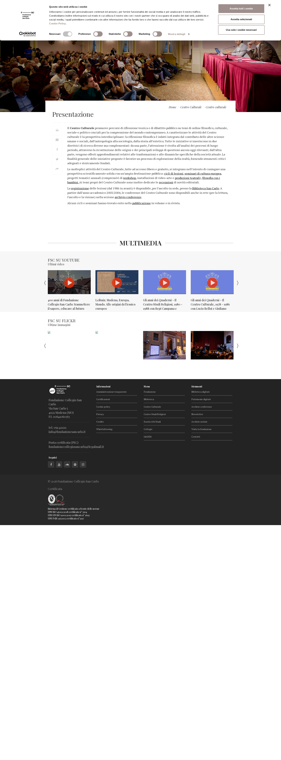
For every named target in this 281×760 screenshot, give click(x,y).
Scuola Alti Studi (152, 421)
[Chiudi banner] (269, 5)
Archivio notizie (199, 421)
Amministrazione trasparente (111, 391)
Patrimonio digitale (201, 399)
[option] (69, 290)
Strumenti (196, 386)
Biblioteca (149, 399)
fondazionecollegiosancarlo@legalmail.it (76, 447)
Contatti (195, 436)
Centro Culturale (152, 406)
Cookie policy (103, 406)
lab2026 (148, 436)
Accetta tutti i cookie (241, 8)
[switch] (98, 34)
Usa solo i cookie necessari (241, 29)
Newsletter (197, 414)
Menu (147, 386)
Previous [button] (43, 282)
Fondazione (150, 391)
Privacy (100, 414)
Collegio (148, 429)
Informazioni (103, 386)
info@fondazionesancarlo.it (67, 432)
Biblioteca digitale (200, 391)
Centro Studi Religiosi (155, 414)
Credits (100, 421)
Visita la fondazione (201, 429)
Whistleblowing (104, 429)
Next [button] (238, 282)
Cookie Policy (57, 23)
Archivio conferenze (201, 406)
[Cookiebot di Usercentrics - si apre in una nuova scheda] (27, 34)
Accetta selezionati (241, 19)
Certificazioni (103, 399)
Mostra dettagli (176, 34)
